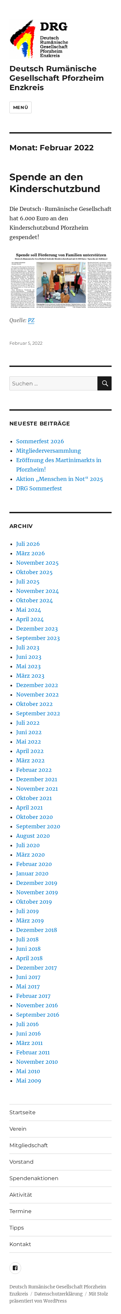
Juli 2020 (28, 845)
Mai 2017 (28, 986)
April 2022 (30, 751)
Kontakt (20, 1244)
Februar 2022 (34, 769)
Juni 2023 (28, 656)
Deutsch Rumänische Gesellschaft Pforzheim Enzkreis (56, 78)
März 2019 (30, 920)
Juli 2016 (27, 1024)
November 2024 (37, 591)
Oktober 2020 (34, 817)
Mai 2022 (28, 741)
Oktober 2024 (34, 600)
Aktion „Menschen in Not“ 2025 (59, 479)
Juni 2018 (28, 948)
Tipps (16, 1228)
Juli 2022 (28, 722)
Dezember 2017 (36, 967)
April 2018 (29, 958)
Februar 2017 (33, 995)
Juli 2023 (27, 647)
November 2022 (37, 694)
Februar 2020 (34, 864)
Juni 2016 (28, 1033)
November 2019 (37, 892)
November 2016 (37, 1005)
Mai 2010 (28, 1071)
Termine (20, 1211)
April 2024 (30, 619)
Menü (20, 107)
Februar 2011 (33, 1052)
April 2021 (29, 807)
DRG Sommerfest (39, 488)
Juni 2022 (29, 732)
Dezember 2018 (36, 930)
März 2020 (30, 854)
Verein (18, 1129)
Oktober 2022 (34, 704)
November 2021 (37, 788)
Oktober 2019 (34, 901)
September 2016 (37, 1014)
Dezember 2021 (36, 779)
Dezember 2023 (37, 628)
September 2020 (38, 826)
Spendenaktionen (33, 1178)
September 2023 (38, 638)
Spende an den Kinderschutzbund (54, 182)
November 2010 (37, 1061)
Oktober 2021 (34, 798)
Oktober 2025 (34, 572)
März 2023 (30, 675)
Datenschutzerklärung (58, 1294)
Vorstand (21, 1162)
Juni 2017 (28, 977)
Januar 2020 (32, 873)
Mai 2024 (28, 609)
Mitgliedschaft (28, 1145)
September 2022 (38, 713)
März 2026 (30, 553)
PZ (31, 320)
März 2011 (29, 1043)
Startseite (22, 1112)
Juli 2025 (28, 581)
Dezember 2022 (37, 685)
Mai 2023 (28, 666)
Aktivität (20, 1195)
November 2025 (37, 562)
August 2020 (33, 835)
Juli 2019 (27, 911)
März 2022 (30, 760)
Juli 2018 (27, 939)
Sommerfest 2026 (40, 441)
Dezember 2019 (36, 882)
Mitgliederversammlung (48, 450)
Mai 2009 (28, 1080)
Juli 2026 (28, 543)
